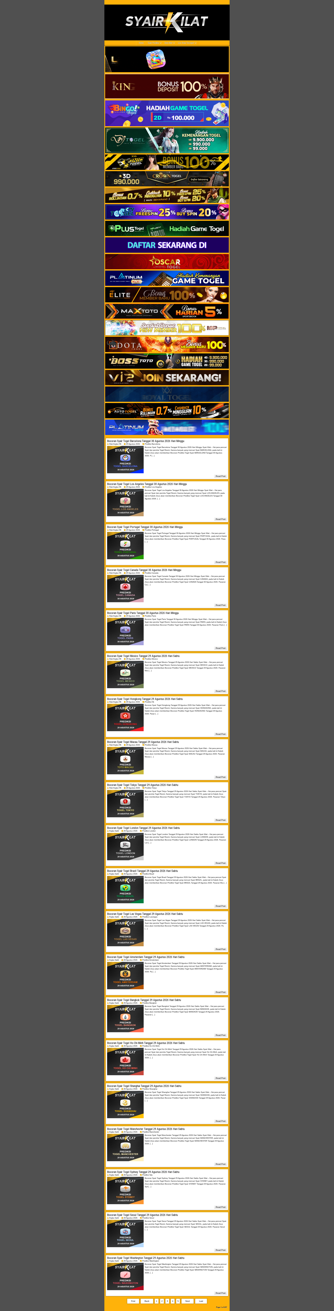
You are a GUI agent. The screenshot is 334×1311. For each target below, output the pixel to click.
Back (147, 1301)
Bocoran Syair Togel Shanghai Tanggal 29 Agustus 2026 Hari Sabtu (144, 1086)
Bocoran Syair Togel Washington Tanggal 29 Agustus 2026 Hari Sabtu (145, 1258)
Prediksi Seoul (148, 1218)
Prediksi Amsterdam (150, 960)
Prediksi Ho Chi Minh (151, 1046)
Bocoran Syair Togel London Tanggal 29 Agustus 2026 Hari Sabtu (143, 828)
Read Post (220, 476)
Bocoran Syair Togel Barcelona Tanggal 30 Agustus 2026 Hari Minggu (145, 441)
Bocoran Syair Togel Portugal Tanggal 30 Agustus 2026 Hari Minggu (145, 527)
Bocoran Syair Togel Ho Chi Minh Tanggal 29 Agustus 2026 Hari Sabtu (146, 1043)
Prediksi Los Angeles (153, 487)
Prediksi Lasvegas (149, 917)
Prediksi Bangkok (149, 1003)
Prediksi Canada (151, 573)
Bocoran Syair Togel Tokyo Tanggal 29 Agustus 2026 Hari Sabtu (142, 785)
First (133, 1301)
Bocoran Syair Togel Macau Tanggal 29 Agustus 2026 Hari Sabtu (143, 742)
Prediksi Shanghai (149, 1089)
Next (187, 1301)
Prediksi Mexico (151, 659)
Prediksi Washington (150, 1261)
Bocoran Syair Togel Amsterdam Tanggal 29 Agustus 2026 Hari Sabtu (145, 957)
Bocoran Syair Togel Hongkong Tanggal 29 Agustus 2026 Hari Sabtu (145, 699)
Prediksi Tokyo (151, 788)
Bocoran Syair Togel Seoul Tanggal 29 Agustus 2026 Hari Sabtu (142, 1215)
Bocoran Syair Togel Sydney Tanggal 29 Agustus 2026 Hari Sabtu (143, 1172)
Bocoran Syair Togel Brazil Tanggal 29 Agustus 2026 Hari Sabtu (142, 871)
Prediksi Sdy (147, 1175)
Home (141, 43)
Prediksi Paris (150, 616)
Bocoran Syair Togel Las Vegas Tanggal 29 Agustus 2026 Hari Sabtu (145, 914)
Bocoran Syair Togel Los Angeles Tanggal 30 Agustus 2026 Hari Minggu (147, 484)
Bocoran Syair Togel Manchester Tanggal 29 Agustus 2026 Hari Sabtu (146, 1129)
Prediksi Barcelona (152, 444)
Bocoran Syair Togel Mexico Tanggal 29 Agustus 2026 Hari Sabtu (143, 656)
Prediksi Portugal (152, 530)
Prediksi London (149, 831)
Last (201, 1301)
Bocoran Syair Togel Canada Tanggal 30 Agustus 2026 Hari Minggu (144, 570)
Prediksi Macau (151, 745)
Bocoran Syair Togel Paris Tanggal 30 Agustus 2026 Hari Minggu (143, 613)
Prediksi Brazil (148, 874)
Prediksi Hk (149, 702)
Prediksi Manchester (150, 1132)
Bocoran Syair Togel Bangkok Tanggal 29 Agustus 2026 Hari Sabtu (144, 1000)
